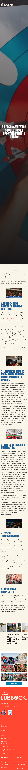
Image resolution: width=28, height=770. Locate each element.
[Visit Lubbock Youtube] (14, 706)
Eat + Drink (4, 741)
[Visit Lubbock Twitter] (5, 706)
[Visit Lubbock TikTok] (20, 706)
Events (3, 730)
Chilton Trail (4, 746)
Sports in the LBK (21, 762)
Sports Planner (21, 764)
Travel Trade (4, 764)
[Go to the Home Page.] (7, 4)
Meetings (3, 762)
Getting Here (4, 744)
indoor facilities (11, 319)
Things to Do (4, 733)
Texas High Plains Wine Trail (7, 749)
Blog (2, 735)
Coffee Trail (4, 753)
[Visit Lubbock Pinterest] (17, 706)
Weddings (4, 767)
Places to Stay (5, 738)
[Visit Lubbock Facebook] (2, 706)
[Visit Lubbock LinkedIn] (11, 706)
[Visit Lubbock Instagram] (8, 706)
